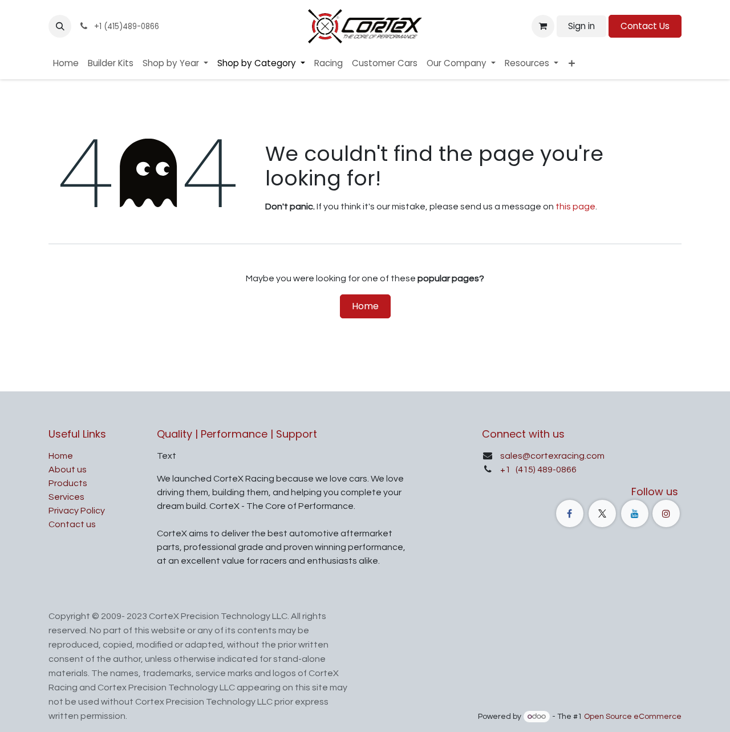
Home (365, 306)
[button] (59, 26)
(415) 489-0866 (545, 469)
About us (67, 469)
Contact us (72, 524)
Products (67, 483)
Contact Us (645, 26)
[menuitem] (65, 63)
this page (575, 206)
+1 (506, 469)
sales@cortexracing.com (552, 455)
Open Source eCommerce (633, 717)
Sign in (581, 26)
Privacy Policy (76, 510)
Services (66, 497)
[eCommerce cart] (543, 26)
